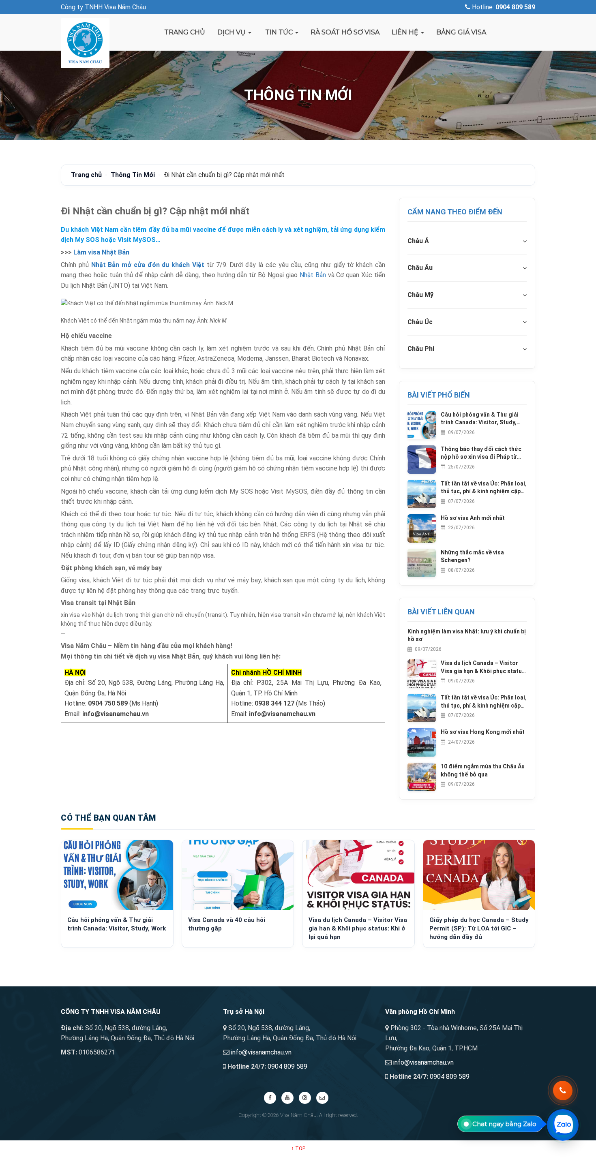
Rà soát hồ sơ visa (345, 32)
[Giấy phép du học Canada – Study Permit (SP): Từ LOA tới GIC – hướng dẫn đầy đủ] (479, 875)
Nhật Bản (313, 275)
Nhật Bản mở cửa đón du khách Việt (147, 265)
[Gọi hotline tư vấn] (563, 1090)
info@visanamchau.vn (261, 1052)
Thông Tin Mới (133, 175)
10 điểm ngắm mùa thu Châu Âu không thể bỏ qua (483, 770)
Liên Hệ (406, 32)
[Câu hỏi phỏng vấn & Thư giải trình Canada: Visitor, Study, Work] (117, 875)
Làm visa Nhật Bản (101, 252)
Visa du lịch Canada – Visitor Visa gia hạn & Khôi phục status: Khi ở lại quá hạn (484, 667)
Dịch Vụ (232, 32)
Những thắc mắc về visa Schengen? (472, 556)
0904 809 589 (287, 1066)
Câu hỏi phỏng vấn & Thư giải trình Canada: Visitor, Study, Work (480, 419)
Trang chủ (184, 32)
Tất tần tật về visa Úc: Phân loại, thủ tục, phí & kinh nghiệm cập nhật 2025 (484, 488)
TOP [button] (298, 1148)
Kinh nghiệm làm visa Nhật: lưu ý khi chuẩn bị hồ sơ (466, 635)
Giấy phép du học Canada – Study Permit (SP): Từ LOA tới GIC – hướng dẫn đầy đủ (479, 928)
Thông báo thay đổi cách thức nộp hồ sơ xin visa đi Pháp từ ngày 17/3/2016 (481, 453)
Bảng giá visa (461, 32)
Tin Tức (279, 32)
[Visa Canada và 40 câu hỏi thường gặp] (238, 875)
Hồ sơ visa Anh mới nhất (473, 518)
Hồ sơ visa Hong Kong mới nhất (483, 732)
